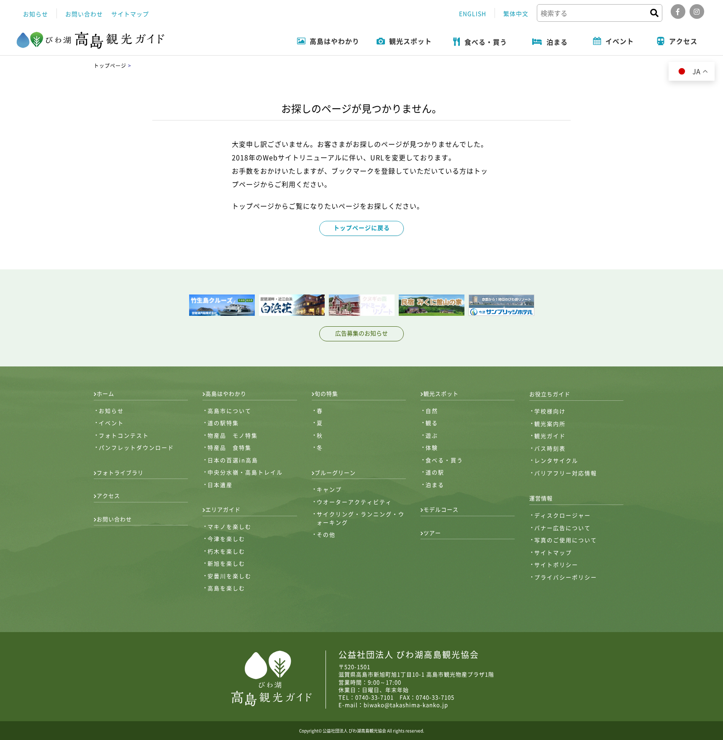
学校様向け (550, 411)
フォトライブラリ (120, 472)
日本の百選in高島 (233, 460)
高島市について (229, 411)
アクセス (108, 495)
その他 (326, 534)
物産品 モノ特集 (233, 435)
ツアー (432, 533)
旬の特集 (326, 393)
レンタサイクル (556, 460)
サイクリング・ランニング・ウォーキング (361, 518)
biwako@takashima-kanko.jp (406, 705)
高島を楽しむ (226, 588)
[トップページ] (91, 40)
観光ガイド (550, 436)
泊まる (435, 485)
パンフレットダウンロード (136, 447)
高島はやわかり (225, 393)
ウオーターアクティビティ (354, 502)
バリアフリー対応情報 (565, 473)
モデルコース (441, 509)
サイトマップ (130, 14)
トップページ (110, 65)
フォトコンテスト (124, 435)
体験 (432, 447)
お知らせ (35, 14)
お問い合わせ (84, 14)
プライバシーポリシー (565, 577)
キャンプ (329, 489)
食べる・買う (444, 460)
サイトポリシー (556, 564)
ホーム (105, 393)
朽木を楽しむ (226, 551)
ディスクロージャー (562, 515)
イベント (111, 423)
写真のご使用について (565, 540)
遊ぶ (432, 435)
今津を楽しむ (226, 539)
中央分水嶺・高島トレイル (245, 472)
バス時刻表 (550, 448)
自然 (432, 411)
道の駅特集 (223, 423)
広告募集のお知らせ (361, 333)
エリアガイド (223, 509)
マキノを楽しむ (229, 526)
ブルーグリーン (335, 472)
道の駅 (435, 472)
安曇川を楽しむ (229, 576)
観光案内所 (550, 424)
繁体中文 (515, 13)
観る (432, 423)
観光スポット (441, 393)
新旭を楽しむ (226, 563)
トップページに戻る (361, 227)
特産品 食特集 (229, 447)
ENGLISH (472, 13)
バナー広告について (562, 528)
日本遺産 (220, 485)
